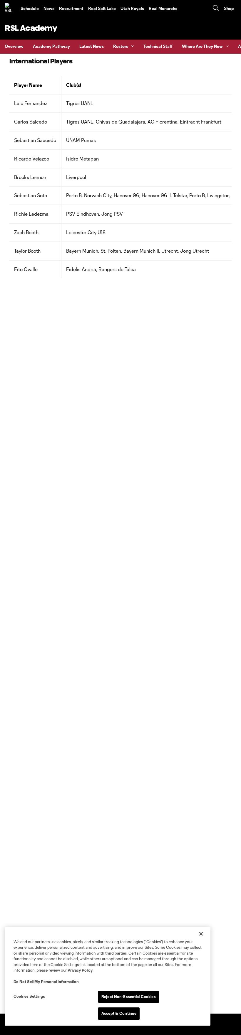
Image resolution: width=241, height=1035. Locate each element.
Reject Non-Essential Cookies (128, 996)
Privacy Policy (80, 970)
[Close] (201, 933)
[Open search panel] (215, 8)
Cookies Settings (29, 996)
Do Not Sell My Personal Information (46, 981)
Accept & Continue (118, 1013)
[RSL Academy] (10, 8)
